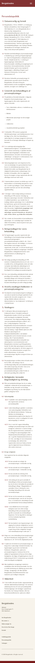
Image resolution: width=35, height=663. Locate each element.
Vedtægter (4, 643)
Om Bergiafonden (6, 617)
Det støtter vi (5, 620)
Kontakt (4, 630)
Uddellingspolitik (6, 637)
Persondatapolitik (6, 640)
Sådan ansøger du (6, 624)
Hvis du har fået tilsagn (8, 627)
